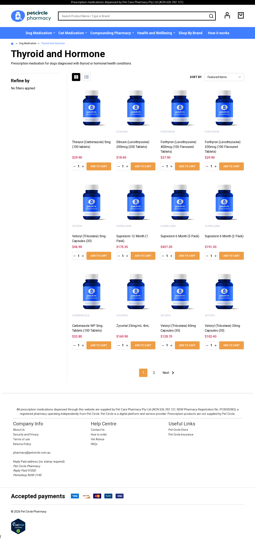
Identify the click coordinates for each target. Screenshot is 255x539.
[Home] (13, 43)
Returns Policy (22, 444)
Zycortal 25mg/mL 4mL (132, 326)
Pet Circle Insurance (181, 434)
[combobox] (137, 16)
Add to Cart (99, 166)
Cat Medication (71, 33)
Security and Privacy (26, 434)
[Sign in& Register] (227, 15)
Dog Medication (39, 33)
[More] (54, 32)
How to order (99, 434)
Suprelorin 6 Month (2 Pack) (224, 236)
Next (166, 373)
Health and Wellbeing (154, 33)
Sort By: (196, 77)
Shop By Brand (190, 33)
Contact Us (98, 429)
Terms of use (21, 439)
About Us (19, 429)
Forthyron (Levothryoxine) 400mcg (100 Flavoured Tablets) (178, 146)
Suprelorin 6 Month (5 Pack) (180, 236)
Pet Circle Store (178, 429)
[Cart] (241, 15)
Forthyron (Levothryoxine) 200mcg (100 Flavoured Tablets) (222, 146)
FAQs (94, 444)
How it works (218, 33)
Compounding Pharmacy (110, 33)
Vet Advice (97, 439)
